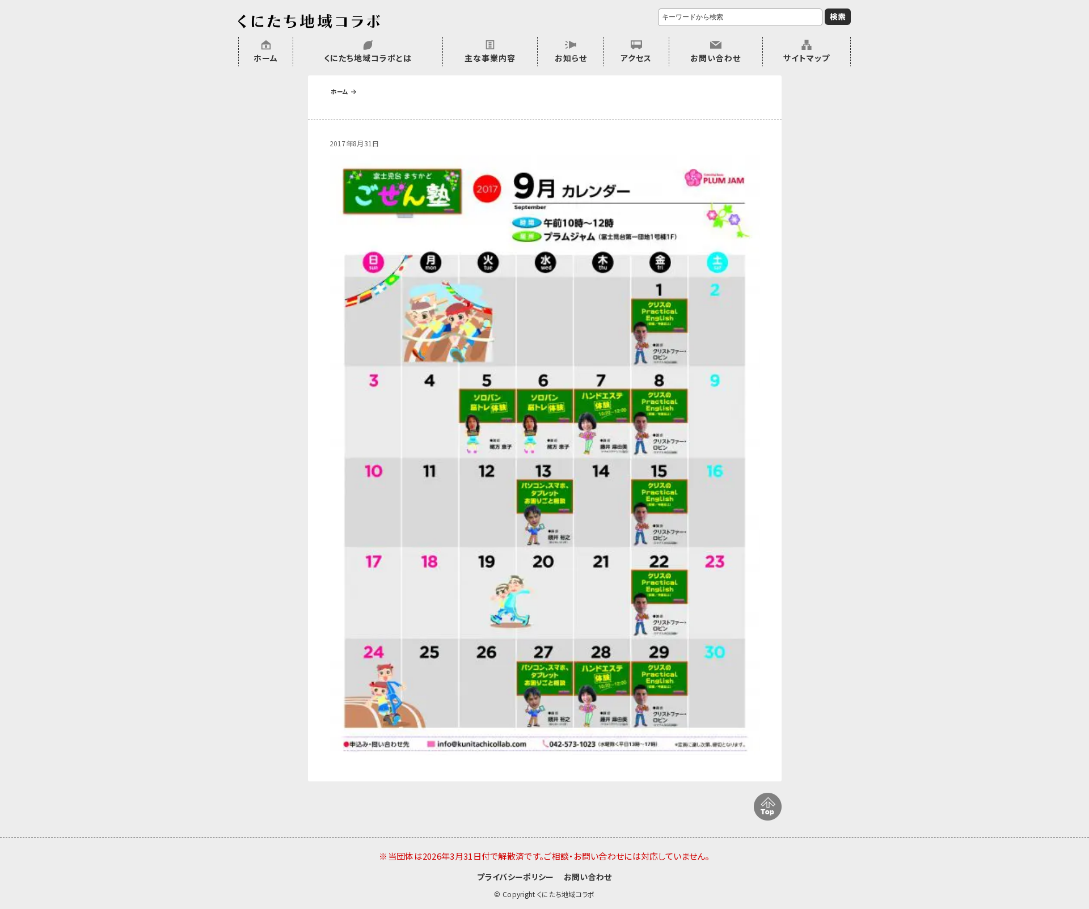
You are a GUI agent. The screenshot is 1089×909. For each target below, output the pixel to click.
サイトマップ (806, 58)
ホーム (266, 58)
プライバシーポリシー (515, 876)
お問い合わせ (715, 58)
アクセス (636, 58)
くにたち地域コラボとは (368, 58)
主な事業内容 (490, 58)
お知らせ (571, 58)
